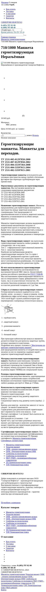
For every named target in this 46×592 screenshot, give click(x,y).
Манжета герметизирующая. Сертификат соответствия (18, 439)
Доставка (10, 11)
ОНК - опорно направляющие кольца (21, 449)
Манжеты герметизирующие (18, 445)
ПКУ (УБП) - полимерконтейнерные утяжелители (22, 582)
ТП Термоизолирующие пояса (18, 462)
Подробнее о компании (10, 503)
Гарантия (10, 16)
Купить (36, 135)
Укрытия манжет (13, 447)
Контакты (10, 18)
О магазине (10, 14)
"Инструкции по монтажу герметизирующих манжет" (23, 346)
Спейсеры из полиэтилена (17, 454)
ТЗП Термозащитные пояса (17, 465)
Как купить (10, 9)
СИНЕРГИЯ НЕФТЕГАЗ (11, 22)
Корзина (4, 2)
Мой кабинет (11, 588)
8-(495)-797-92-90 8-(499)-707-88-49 (8, 26)
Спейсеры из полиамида (16, 456)
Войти (3, 590)
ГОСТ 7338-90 (36, 274)
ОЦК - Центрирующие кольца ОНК (21, 451)
